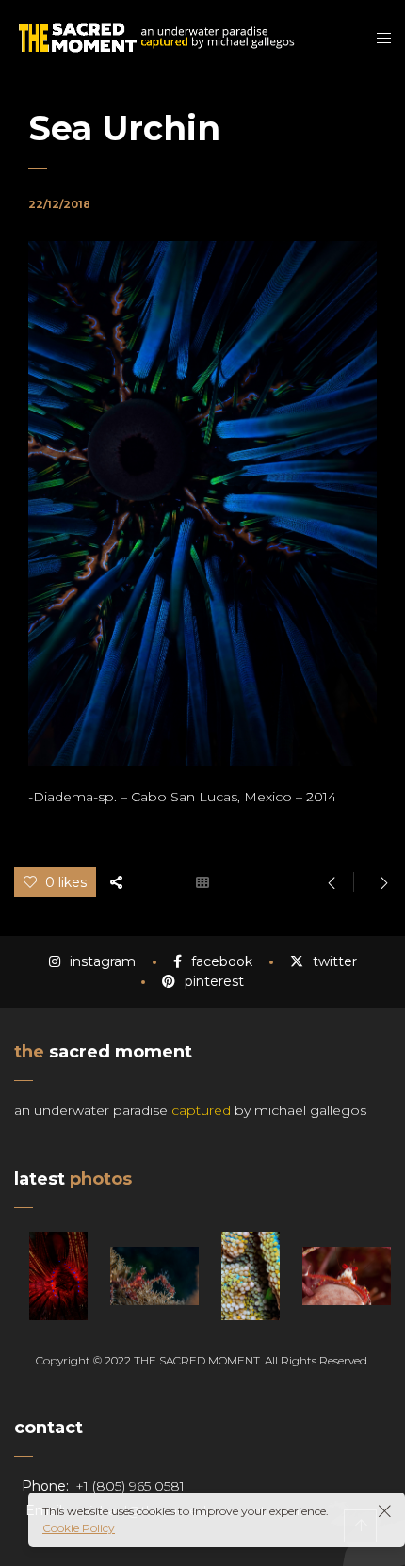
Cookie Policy (78, 1528)
